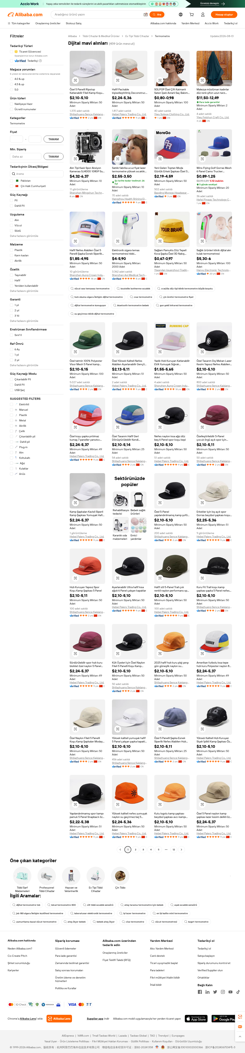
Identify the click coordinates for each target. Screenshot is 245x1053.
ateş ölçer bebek (77, 921)
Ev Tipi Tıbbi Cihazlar (137, 36)
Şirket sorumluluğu (19, 963)
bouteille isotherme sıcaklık (135, 288)
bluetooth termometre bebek (133, 305)
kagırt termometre (198, 921)
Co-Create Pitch (17, 955)
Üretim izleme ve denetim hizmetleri (70, 979)
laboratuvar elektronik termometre (93, 913)
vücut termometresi (166, 921)
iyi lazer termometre (134, 913)
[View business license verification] (157, 1047)
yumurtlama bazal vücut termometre (36, 921)
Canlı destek (157, 955)
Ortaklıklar (203, 977)
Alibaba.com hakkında (22, 940)
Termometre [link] (162, 36)
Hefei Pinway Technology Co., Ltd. (214, 199)
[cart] (192, 15)
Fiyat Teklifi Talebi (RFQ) (117, 960)
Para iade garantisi (66, 955)
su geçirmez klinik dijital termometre (94, 313)
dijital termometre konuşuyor (90, 305)
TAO (152, 1035)
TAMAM (53, 139)
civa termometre (135, 921)
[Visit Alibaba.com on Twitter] (215, 992)
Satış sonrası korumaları (69, 970)
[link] (240, 1017)
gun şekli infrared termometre (176, 305)
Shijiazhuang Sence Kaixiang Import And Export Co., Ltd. (87, 114)
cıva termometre (143, 297)
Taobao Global (138, 1035)
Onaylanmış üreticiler (115, 952)
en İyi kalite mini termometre (172, 913)
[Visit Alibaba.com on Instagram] (222, 992)
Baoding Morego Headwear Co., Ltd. (172, 192)
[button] (145, 14)
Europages (178, 1035)
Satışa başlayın (206, 955)
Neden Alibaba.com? (20, 948)
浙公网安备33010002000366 (185, 1047)
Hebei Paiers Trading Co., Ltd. (129, 114)
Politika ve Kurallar (65, 988)
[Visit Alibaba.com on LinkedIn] (207, 992)
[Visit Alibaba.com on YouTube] (230, 992)
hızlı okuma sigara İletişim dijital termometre (98, 297)
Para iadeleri (157, 970)
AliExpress (68, 1035)
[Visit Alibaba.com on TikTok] (238, 992)
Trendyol (163, 1035)
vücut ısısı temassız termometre (91, 288)
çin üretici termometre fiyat (178, 297)
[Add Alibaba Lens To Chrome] (59, 1018)
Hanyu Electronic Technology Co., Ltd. (214, 270)
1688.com (83, 1035)
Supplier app (95, 1018)
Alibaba (72, 36)
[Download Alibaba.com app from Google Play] (224, 1018)
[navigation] (37, 443)
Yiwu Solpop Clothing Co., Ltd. (171, 114)
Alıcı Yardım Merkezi (162, 948)
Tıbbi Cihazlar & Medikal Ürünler (101, 36)
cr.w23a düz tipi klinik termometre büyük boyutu (187, 288)
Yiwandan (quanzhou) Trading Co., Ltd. (172, 270)
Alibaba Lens (28, 1018)
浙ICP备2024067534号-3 (220, 1047)
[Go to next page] (181, 849)
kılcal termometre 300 (63, 905)
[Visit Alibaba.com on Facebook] (200, 992)
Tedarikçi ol (204, 948)
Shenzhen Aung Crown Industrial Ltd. (87, 275)
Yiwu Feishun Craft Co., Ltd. (213, 117)
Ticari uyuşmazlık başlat (164, 963)
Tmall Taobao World (103, 1035)
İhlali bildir (156, 984)
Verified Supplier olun (210, 970)
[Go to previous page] (120, 849)
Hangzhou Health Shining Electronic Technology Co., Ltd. (129, 198)
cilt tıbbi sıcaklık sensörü (100, 905)
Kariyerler (13, 970)
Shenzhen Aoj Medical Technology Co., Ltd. (129, 275)
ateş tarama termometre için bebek (143, 905)
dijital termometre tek (28, 905)
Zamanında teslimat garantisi (72, 963)
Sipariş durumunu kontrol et (214, 963)
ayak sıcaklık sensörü (185, 905)
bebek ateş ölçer (106, 921)
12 (174, 849)
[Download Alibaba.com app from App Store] (196, 1018)
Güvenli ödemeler (65, 948)
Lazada (122, 1035)
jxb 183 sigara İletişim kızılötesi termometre (39, 913)
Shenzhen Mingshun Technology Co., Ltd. (87, 192)
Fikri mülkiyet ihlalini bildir (165, 977)
